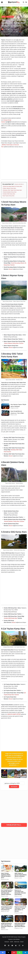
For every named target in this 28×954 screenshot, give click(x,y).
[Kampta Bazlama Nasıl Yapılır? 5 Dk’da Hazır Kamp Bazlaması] (7, 901)
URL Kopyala (14, 786)
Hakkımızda (16, 941)
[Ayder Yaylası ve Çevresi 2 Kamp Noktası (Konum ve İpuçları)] (21, 868)
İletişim (22, 941)
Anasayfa (4, 8)
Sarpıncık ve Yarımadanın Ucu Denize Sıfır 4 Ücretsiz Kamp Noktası (20, 892)
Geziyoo (5, 29)
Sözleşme (7, 941)
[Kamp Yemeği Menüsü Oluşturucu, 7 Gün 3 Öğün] (5, 413)
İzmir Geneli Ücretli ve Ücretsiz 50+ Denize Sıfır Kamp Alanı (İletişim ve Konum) (6, 892)
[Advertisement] (14, 163)
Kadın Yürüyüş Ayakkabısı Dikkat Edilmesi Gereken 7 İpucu (6, 875)
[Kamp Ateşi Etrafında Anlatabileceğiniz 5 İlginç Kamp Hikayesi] (21, 918)
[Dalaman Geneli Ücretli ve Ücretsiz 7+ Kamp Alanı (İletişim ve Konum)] (21, 901)
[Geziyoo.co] (14, 2)
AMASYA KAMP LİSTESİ (13, 714)
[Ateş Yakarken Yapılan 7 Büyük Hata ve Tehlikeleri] (5, 406)
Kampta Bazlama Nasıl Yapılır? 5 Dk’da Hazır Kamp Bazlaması (6, 908)
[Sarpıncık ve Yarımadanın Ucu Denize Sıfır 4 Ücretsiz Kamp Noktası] (21, 885)
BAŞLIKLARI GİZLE (19, 184)
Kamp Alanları (14, 8)
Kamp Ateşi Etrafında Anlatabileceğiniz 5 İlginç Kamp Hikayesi (20, 925)
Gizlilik (11, 941)
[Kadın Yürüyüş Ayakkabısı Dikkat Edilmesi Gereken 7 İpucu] (7, 868)
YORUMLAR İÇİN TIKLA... (14, 825)
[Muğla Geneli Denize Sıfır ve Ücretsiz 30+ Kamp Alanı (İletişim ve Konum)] (7, 918)
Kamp (9, 8)
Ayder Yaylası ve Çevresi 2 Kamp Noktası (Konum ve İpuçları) (21, 875)
